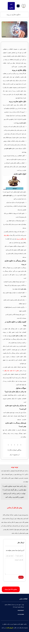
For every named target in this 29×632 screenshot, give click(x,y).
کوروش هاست (9, 627)
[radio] (18, 45)
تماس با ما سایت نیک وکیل (11, 370)
